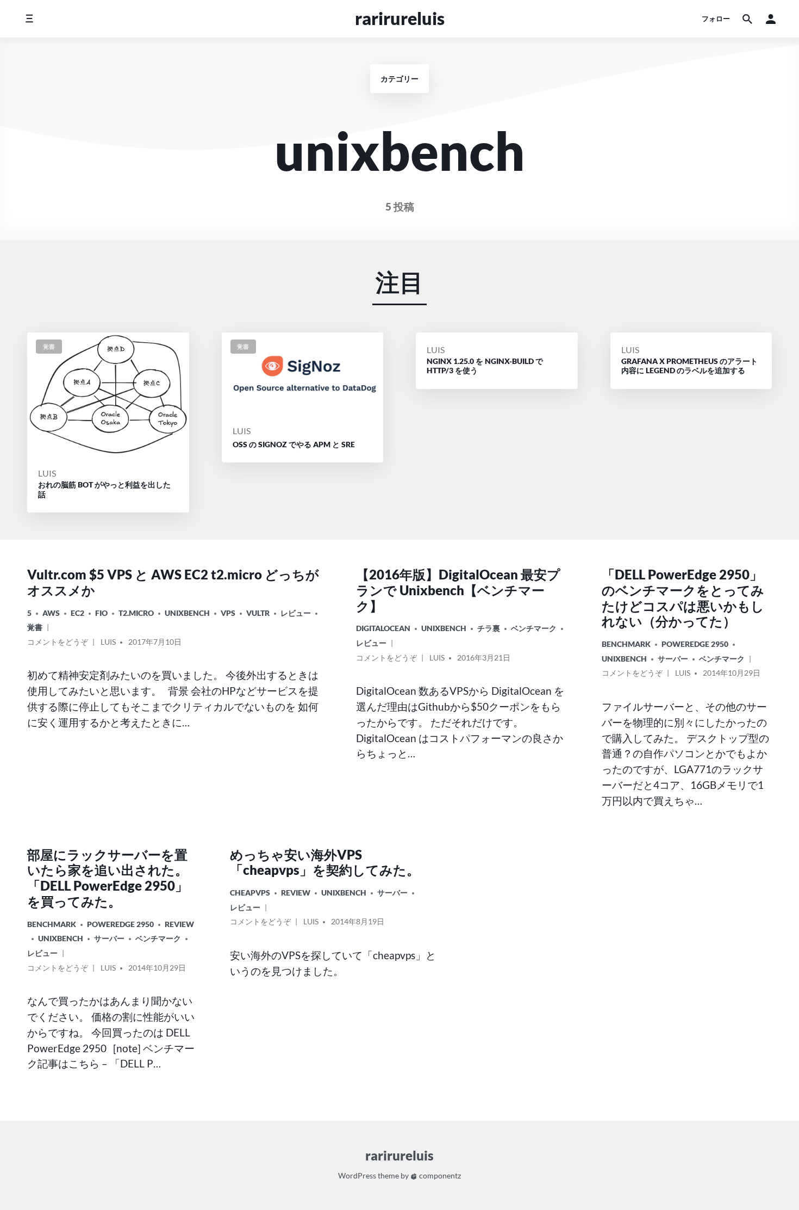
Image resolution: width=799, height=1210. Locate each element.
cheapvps (250, 892)
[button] (770, 18)
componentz (439, 1175)
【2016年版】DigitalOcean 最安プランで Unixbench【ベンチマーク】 (458, 590)
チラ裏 (488, 628)
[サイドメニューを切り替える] (29, 19)
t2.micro (136, 613)
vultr (258, 613)
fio (101, 613)
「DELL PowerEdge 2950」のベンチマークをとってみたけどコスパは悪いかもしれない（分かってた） (683, 597)
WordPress (357, 1175)
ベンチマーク (534, 628)
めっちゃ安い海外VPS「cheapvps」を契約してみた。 (325, 862)
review (179, 924)
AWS (51, 613)
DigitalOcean (383, 628)
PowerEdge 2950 (694, 644)
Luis (47, 473)
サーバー (673, 658)
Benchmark (626, 644)
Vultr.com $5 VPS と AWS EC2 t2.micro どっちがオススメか (173, 582)
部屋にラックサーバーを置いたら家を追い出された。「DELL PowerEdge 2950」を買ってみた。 (107, 878)
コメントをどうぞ (57, 644)
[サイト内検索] (747, 18)
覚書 (34, 627)
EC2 (77, 613)
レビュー (295, 613)
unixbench (187, 613)
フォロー (716, 18)
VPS (228, 613)
